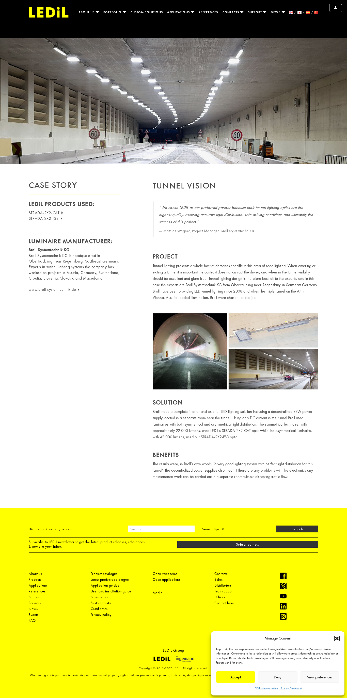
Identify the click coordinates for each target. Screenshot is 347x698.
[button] (336, 638)
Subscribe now (248, 544)
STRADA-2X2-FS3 (44, 218)
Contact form (224, 603)
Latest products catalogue (110, 579)
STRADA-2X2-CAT (45, 212)
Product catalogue (104, 573)
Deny (277, 677)
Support (255, 12)
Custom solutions (147, 12)
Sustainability (101, 603)
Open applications (167, 579)
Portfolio (113, 12)
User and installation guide (111, 591)
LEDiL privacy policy (266, 688)
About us (87, 12)
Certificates (99, 608)
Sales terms (99, 597)
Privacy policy (101, 614)
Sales (218, 579)
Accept (235, 677)
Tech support (223, 591)
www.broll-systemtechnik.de (53, 289)
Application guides (105, 585)
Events (34, 614)
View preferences (319, 677)
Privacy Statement (291, 688)
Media (158, 592)
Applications (179, 12)
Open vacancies (165, 573)
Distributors (222, 585)
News (276, 12)
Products (35, 579)
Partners (35, 603)
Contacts (231, 12)
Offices (219, 597)
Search (297, 529)
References (208, 12)
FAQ (32, 620)
